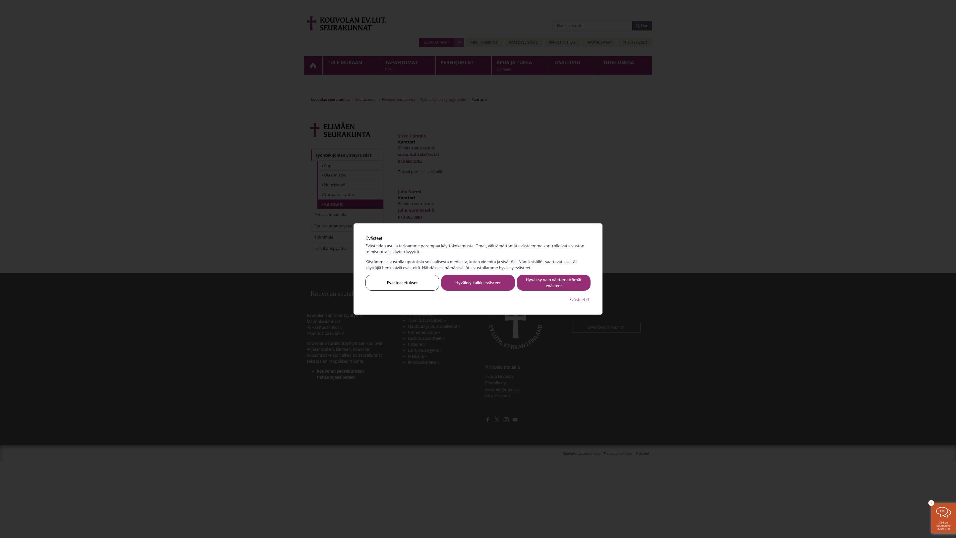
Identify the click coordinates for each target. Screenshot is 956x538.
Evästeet (580, 299)
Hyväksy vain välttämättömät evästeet (554, 282)
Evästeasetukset (402, 282)
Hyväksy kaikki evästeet (478, 282)
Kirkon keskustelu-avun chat (943, 525)
